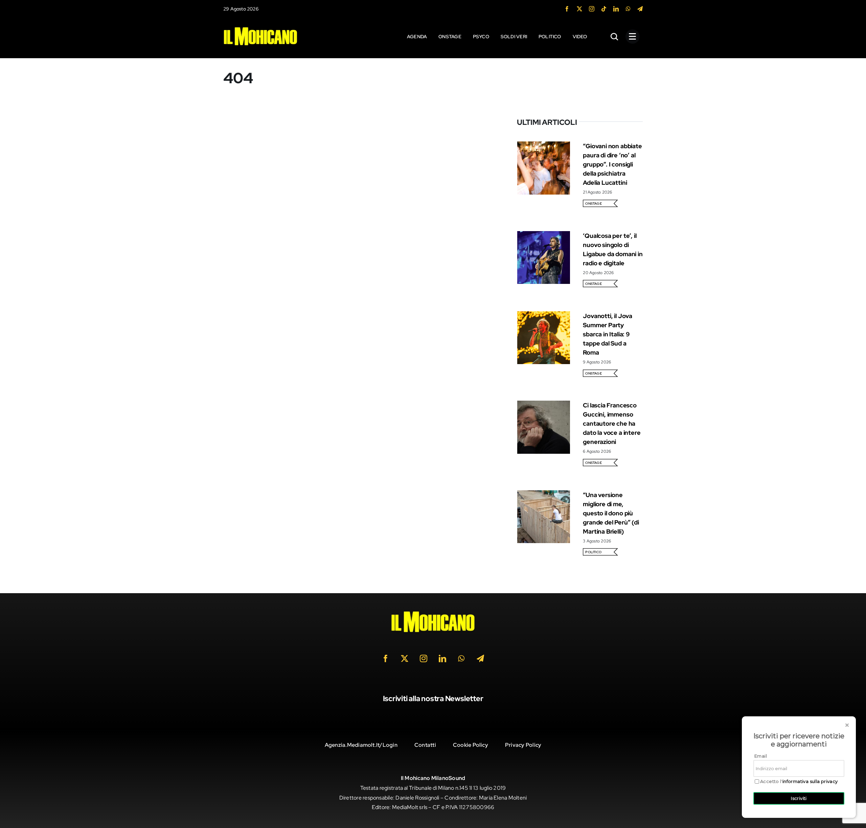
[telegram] (640, 9)
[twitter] (579, 9)
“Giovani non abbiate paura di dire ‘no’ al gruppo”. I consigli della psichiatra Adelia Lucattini (612, 164)
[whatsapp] (628, 9)
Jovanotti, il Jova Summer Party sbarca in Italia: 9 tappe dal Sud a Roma (607, 334)
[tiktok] (604, 9)
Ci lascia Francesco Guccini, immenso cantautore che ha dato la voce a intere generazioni (611, 423)
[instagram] (591, 9)
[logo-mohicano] (260, 28)
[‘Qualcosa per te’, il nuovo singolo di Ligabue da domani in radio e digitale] (543, 235)
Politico (593, 552)
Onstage (593, 203)
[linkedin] (616, 9)
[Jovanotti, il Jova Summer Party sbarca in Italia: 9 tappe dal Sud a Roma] (543, 315)
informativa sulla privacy (810, 781)
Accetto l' (799, 781)
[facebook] (567, 9)
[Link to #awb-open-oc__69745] (615, 36)
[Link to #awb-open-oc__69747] (632, 36)
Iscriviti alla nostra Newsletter (433, 698)
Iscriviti (799, 798)
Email (760, 756)
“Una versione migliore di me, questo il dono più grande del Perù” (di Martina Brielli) (611, 513)
